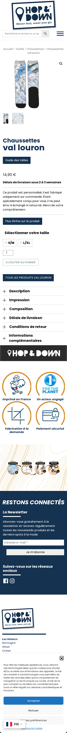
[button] (61, 658)
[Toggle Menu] (60, 34)
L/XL (26, 243)
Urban (6, 647)
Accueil (8, 49)
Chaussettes (35, 49)
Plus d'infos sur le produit (22, 221)
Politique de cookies (32, 728)
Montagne (9, 643)
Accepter (33, 701)
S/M (11, 243)
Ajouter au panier (21, 262)
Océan (6, 650)
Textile (20, 49)
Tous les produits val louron (28, 278)
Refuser (33, 710)
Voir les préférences (33, 720)
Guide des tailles (16, 160)
